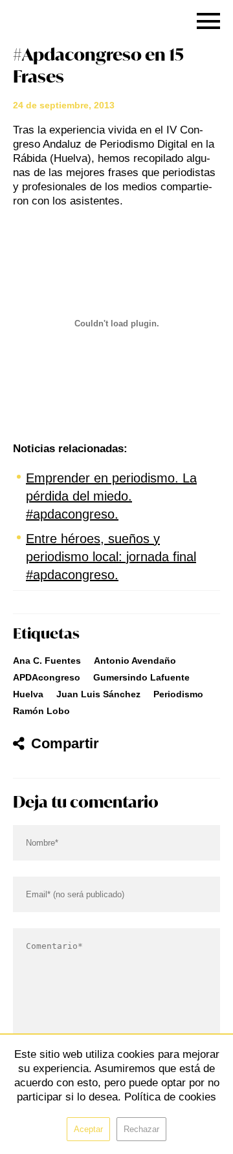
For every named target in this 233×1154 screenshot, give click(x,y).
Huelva (28, 694)
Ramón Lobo (41, 711)
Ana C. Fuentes (47, 660)
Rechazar (141, 1129)
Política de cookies (170, 1097)
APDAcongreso (46, 677)
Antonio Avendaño (135, 660)
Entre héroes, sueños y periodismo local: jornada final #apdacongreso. (111, 557)
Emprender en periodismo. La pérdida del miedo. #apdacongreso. (111, 496)
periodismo (178, 694)
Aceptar (88, 1129)
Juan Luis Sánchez (98, 694)
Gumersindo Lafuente (141, 677)
